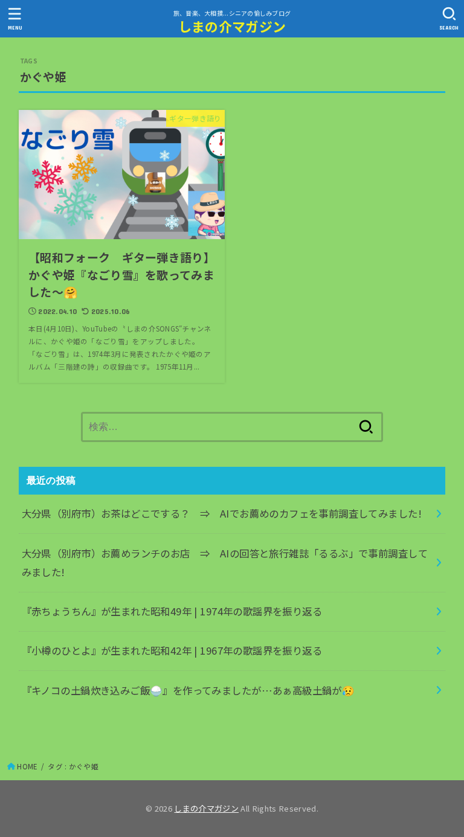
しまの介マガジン (232, 26)
